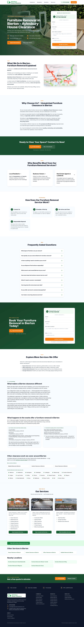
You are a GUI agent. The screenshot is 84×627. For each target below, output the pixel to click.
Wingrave (67, 475)
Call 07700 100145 (17, 330)
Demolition (46, 2)
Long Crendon (20, 475)
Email (55, 38)
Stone (29, 478)
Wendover (12, 472)
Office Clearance (39, 599)
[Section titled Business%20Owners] (45, 173)
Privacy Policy (10, 616)
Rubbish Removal (53, 597)
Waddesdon (36, 478)
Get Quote (74, 2)
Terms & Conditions (11, 618)
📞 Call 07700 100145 (14, 42)
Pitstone (35, 475)
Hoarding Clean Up (54, 605)
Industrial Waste (39, 597)
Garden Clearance (53, 602)
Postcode (54, 26)
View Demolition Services (65, 532)
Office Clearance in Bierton (49, 552)
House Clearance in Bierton (14, 552)
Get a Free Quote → (28, 42)
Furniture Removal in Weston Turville (40, 561)
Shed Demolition (68, 595)
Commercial (32, 2)
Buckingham (29, 472)
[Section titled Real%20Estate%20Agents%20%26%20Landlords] (74, 174)
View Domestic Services (17, 532)
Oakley (28, 475)
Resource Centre (10, 614)
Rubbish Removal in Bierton (67, 552)
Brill (54, 478)
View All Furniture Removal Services (18, 543)
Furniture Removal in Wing (61, 561)
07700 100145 (61, 17)
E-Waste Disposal (39, 602)
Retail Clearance (39, 600)
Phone (46, 316)
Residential (39, 2)
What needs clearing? (57, 31)
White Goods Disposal (40, 603)
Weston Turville (46, 478)
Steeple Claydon (52, 475)
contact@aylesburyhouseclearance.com (16, 606)
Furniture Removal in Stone (38, 565)
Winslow (11, 478)
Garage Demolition (68, 597)
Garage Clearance (53, 600)
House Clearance (53, 595)
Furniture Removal (53, 599)
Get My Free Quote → (64, 44)
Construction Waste (39, 595)
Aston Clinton (62, 478)
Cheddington (38, 472)
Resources (53, 2)
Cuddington (47, 472)
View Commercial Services (41, 532)
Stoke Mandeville (20, 478)
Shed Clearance (53, 603)
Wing (60, 475)
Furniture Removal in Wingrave (15, 565)
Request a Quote (71, 578)
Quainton (43, 475)
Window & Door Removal (69, 599)
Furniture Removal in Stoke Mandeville (16, 561)
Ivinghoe (11, 475)
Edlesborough (56, 472)
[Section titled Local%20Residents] (20, 173)
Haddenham (20, 472)
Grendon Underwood (67, 472)
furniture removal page (21, 460)
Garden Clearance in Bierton (32, 552)
